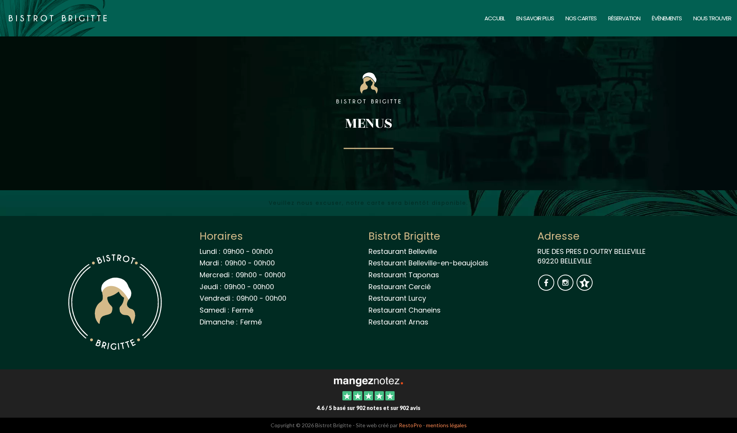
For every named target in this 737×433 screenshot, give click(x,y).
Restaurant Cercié (399, 286)
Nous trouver (712, 18)
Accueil (494, 18)
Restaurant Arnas (398, 322)
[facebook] (547, 287)
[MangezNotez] (584, 287)
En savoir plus (535, 18)
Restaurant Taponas (403, 275)
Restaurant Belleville (402, 251)
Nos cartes (581, 18)
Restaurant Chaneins (404, 310)
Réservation (624, 18)
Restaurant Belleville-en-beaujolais (428, 263)
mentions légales (446, 425)
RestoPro (410, 425)
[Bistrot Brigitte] (368, 381)
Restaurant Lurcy (397, 298)
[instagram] (566, 287)
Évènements (667, 18)
